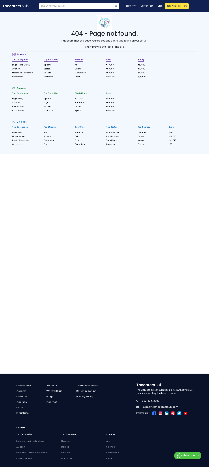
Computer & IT (19, 76)
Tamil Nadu (111, 140)
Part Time (79, 102)
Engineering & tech (21, 65)
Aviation (16, 69)
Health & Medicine (20, 140)
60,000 (110, 69)
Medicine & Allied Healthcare (31, 453)
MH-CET (172, 136)
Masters (47, 73)
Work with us (54, 391)
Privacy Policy (84, 397)
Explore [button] (130, 6)
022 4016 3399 (150, 401)
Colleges (21, 122)
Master (141, 140)
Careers (21, 54)
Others (47, 144)
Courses (21, 88)
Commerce (80, 73)
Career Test (146, 6)
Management (18, 136)
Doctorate (48, 76)
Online (78, 106)
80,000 (110, 73)
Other (77, 76)
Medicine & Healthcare (22, 73)
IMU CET (172, 140)
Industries (22, 413)
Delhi (77, 136)
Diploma (48, 65)
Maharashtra (112, 132)
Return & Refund (86, 391)
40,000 (110, 65)
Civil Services (18, 106)
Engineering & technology (30, 441)
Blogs (49, 397)
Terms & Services (87, 386)
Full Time (79, 98)
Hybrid (78, 110)
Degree (47, 69)
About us (52, 386)
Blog (160, 6)
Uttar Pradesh (112, 136)
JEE (170, 144)
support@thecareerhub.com (160, 407)
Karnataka (111, 144)
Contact (51, 402)
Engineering (17, 98)
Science (78, 69)
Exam (19, 408)
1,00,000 (111, 76)
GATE (171, 132)
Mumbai (79, 132)
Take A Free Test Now (177, 6)
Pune (77, 140)
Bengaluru (80, 144)
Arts (76, 65)
